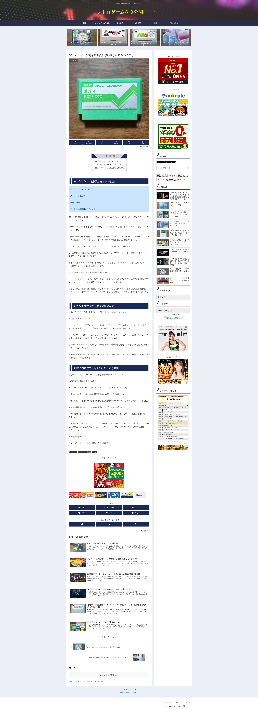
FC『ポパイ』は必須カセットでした (108, 161)
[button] (188, 168)
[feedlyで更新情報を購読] (109, 524)
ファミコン (73, 452)
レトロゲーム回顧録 (85, 452)
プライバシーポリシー (173, 703)
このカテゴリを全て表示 (173, 441)
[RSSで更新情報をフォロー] (136, 524)
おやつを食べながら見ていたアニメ (108, 164)
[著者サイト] (82, 524)
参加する (186, 443)
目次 (105, 156)
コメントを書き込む (109, 675)
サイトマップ (186, 703)
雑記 (95, 452)
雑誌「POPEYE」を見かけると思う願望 (110, 168)
